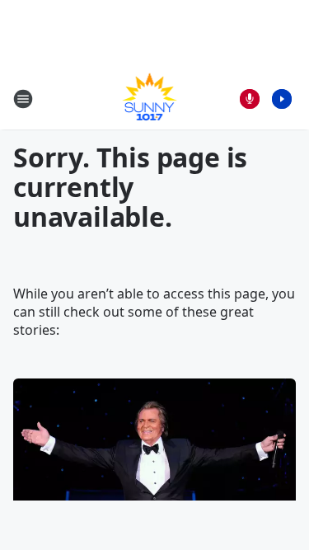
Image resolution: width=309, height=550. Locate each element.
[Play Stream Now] (282, 99)
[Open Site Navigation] (23, 99)
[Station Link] (149, 98)
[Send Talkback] (250, 99)
